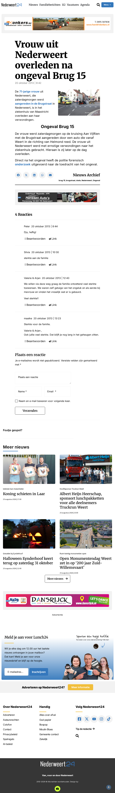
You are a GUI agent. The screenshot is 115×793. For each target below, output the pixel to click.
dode (78, 180)
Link (54, 238)
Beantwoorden (36, 238)
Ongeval (96, 180)
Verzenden (30, 410)
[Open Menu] (110, 4)
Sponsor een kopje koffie (92, 636)
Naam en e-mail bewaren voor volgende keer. (45, 400)
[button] (18, 175)
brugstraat (70, 180)
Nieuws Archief (86, 175)
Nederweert (87, 180)
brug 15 (62, 180)
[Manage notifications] (108, 787)
